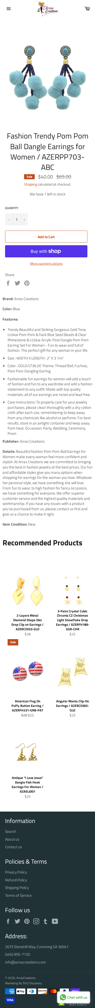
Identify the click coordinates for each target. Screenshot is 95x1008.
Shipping (30, 184)
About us (12, 839)
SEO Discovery (32, 983)
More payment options (46, 263)
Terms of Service (18, 895)
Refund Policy (16, 880)
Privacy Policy (16, 872)
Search (10, 831)
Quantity (11, 208)
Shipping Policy (17, 887)
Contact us (13, 847)
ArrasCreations (25, 977)
